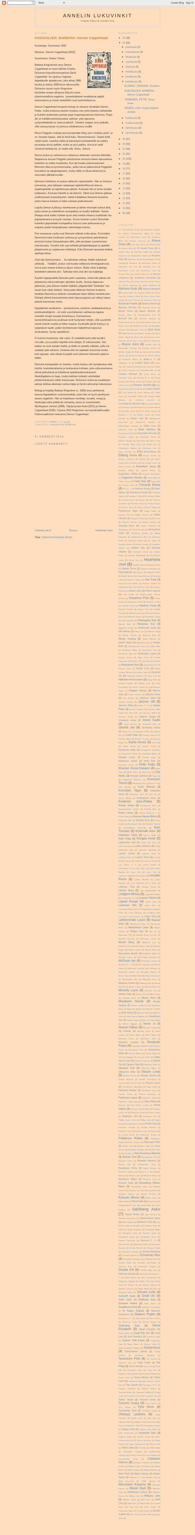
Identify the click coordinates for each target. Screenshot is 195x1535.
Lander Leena (126, 853)
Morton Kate (124, 994)
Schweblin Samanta (132, 1259)
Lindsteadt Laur (128, 898)
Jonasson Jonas (127, 720)
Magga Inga (136, 931)
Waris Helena (141, 1473)
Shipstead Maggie (126, 1281)
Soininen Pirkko (127, 1303)
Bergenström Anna (126, 322)
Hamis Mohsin (143, 576)
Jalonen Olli (146, 701)
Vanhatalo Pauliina (152, 1426)
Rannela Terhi (154, 1150)
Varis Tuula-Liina (126, 1433)
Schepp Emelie (153, 1248)
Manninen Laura (148, 939)
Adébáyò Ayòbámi (152, 230)
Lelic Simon (140, 876)
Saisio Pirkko (132, 1214)
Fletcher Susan (142, 488)
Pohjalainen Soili (134, 1124)
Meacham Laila (134, 968)
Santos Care (123, 1244)
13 (124, 193)
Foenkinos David (139, 492)
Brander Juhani (149, 348)
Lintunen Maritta (148, 897)
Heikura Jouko (135, 613)
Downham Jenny (148, 437)
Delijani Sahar (143, 415)
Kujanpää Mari (125, 820)
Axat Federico (134, 300)
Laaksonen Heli (127, 842)
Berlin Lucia (123, 326)
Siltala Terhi (144, 1281)
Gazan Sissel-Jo (148, 526)
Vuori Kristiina (151, 1455)
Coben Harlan (153, 389)
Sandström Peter (148, 1237)
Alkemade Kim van (127, 267)
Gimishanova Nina (139, 537)
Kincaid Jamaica (139, 776)
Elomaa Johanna (126, 459)
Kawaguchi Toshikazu (150, 750)
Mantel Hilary (126, 942)
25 (124, 42)
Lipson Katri (151, 902)
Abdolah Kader (133, 230)
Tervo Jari (134, 1366)
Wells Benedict (126, 1481)
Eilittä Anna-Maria (146, 451)
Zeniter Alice (146, 1514)
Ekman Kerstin (150, 456)
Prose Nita (155, 1131)
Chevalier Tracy (125, 378)
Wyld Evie (131, 1503)
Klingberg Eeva (139, 783)
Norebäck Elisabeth (140, 1046)
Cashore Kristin (153, 367)
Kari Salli (156, 742)
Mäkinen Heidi (143, 1013)
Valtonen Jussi (133, 1426)
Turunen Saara (128, 1403)
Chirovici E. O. (143, 378)
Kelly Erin (149, 761)
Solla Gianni (150, 1304)
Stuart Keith (123, 1333)
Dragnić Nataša (125, 441)
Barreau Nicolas (127, 307)
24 (124, 139)
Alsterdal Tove (149, 267)
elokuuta (130, 66)
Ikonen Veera (138, 687)
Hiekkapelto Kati (147, 620)
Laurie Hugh (134, 861)
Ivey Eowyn (128, 698)
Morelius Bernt (151, 987)
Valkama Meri (124, 1422)
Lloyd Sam (150, 905)
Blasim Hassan (145, 333)
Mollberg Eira (145, 983)
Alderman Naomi (135, 259)
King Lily (156, 776)
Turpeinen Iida (151, 1396)
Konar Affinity (124, 798)
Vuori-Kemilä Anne (128, 1459)
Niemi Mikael (151, 1035)
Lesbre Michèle (141, 880)
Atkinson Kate (127, 288)
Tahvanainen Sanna (136, 1351)
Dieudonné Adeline (145, 422)
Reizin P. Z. (143, 1172)
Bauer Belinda (148, 311)
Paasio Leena (153, 1083)
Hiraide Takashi (129, 635)
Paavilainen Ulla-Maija (132, 1087)
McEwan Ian (127, 960)
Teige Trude (144, 1362)
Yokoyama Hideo (125, 1511)
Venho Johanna (144, 1440)
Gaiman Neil (124, 515)
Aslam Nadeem (149, 285)
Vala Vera (152, 1418)
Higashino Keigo (125, 628)
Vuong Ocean (136, 1455)
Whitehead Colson (137, 1492)
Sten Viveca (154, 1318)
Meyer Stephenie (152, 976)
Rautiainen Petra (127, 1168)
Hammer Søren (134, 580)
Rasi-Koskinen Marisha (147, 1153)
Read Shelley (149, 1168)
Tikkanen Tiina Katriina (128, 1374)
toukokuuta (131, 81)
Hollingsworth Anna (136, 646)
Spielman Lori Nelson (151, 1307)
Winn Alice (145, 1500)
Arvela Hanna (154, 282)
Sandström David (126, 1237)
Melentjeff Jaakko (126, 972)
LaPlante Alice (124, 857)
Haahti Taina (138, 565)
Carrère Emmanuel (134, 367)
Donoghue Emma (126, 433)
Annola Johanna (141, 274)
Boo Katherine (153, 341)
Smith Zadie (125, 1299)
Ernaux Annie (124, 467)
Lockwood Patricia (126, 909)
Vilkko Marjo (155, 1448)
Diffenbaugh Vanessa (128, 426)
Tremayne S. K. (150, 1385)
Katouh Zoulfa (149, 746)
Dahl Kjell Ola (139, 407)
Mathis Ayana (135, 950)
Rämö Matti (123, 1201)
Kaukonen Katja (127, 750)
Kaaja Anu (127, 731)
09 (124, 213)
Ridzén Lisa (134, 1176)
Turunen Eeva (148, 1399)
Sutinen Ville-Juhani (133, 1340)
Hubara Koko (124, 668)
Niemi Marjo (135, 1035)
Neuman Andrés (150, 1028)
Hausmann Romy (135, 602)
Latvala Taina (142, 857)
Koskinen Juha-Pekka (135, 801)
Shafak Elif (126, 1269)
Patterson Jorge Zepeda (129, 1102)
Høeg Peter (152, 680)
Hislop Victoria (127, 638)
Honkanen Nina (125, 654)
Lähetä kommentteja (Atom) (57, 537)
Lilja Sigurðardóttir (148, 891)
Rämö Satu (137, 1201)
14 (124, 188)
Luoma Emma (133, 917)
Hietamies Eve (146, 624)
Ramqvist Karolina (136, 1150)
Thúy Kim (152, 1370)
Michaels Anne (150, 979)
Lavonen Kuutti (150, 861)
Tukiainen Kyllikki (143, 1392)
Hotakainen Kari (130, 664)
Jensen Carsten (136, 709)
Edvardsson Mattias (127, 448)
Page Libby (151, 1087)
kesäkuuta (131, 76)
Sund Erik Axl (142, 1333)
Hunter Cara (142, 668)
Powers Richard (148, 1127)
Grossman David (140, 552)
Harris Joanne (153, 590)
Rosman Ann (134, 1190)
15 (124, 183)
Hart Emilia (128, 594)
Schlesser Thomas (130, 1252)
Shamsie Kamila (127, 1274)
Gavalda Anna (126, 525)
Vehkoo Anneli (143, 1437)
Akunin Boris (127, 248)
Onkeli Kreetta (129, 1076)
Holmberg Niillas (129, 650)
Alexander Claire (149, 263)
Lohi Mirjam (143, 909)
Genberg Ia (123, 530)
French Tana (127, 507)
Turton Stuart (125, 1399)
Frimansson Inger (128, 511)
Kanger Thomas (142, 739)
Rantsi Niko (126, 1153)
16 (124, 178)
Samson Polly (151, 1226)
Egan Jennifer (125, 452)
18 (124, 168)
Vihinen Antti (154, 1444)
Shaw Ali (143, 1274)
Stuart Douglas (147, 1329)
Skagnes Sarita (125, 1292)
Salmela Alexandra (126, 1218)
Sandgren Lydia (129, 1233)
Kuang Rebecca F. (148, 813)
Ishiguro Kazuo (137, 690)
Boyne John (130, 344)
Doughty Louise (126, 437)
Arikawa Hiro (124, 282)
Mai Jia (153, 931)
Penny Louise (142, 1105)
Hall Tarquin (138, 572)
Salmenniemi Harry (150, 1218)
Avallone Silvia (133, 296)
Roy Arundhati (151, 1190)
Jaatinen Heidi (148, 698)
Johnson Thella (125, 717)
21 (124, 153)
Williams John (152, 1495)
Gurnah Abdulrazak (137, 555)
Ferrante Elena (149, 484)
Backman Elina (150, 300)
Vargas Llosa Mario (148, 1429)
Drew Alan (141, 441)
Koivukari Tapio (129, 790)
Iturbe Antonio (135, 694)
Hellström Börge (134, 617)
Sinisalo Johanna (126, 1289)
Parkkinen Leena (127, 1097)
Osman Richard (125, 1079)
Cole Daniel (127, 393)
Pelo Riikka (151, 1101)
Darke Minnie (154, 407)
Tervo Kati (147, 1366)
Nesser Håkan (128, 1027)
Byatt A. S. (150, 359)
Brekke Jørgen (124, 352)
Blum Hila (138, 337)
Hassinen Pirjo (139, 598)
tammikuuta (132, 132)
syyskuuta (131, 61)
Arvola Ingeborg (129, 285)
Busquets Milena (130, 359)
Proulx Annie (128, 1135)
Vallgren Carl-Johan (143, 1422)
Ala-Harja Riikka (141, 252)
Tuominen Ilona (134, 1396)
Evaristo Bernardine (152, 474)
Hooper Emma (125, 657)
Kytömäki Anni (146, 831)
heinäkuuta (131, 71)
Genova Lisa (138, 530)
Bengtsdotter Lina (147, 315)
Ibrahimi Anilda (125, 683)
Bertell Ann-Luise (140, 326)
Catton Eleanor (128, 370)
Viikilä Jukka (127, 1447)
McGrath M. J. (124, 965)
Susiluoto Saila (153, 1337)
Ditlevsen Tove (125, 430)
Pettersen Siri (129, 1116)
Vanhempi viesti (104, 530)
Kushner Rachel (153, 824)
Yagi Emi (133, 1507)
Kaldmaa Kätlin (142, 731)
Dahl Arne (125, 407)
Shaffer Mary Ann (148, 1270)
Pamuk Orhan (125, 1094)
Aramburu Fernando (145, 278)
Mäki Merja (127, 1012)
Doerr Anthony (146, 429)
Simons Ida (133, 1285)
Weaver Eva (151, 1477)
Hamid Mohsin (127, 576)
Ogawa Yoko (133, 1064)
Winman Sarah (129, 1500)
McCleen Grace (125, 957)
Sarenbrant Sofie (140, 1244)
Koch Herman (146, 786)
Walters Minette (150, 1470)
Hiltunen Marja (154, 631)
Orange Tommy (148, 1075)
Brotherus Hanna (136, 356)
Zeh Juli (133, 1514)
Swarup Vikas (150, 1344)
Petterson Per (149, 1116)
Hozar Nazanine (150, 665)
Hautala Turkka (153, 602)
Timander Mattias (149, 1374)
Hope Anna (143, 657)
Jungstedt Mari (149, 724)
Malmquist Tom (125, 935)
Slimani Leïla (146, 1292)
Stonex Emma (149, 1322)
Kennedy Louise (126, 765)
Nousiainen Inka (136, 1050)
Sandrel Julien (149, 1233)
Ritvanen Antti (149, 1179)
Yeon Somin (150, 1507)
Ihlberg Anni (144, 683)
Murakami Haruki (131, 1001)
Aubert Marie (127, 293)
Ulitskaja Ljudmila (131, 1414)
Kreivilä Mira (150, 809)
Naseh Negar (133, 1020)
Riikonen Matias (150, 1176)
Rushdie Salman (126, 1194)
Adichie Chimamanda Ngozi (136, 233)
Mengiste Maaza (148, 972)
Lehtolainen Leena (127, 868)
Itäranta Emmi (153, 694)
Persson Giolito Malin (140, 1109)
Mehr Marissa (151, 968)
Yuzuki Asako (143, 1511)
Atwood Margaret (151, 289)
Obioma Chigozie (142, 1061)
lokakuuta (131, 56)
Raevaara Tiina (152, 1142)
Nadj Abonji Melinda (136, 1016)
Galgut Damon (142, 515)
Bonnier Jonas (136, 341)
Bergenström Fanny (148, 322)
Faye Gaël (155, 481)
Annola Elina (124, 274)
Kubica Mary (123, 817)
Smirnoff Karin (126, 1296)
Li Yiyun (153, 883)
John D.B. (133, 713)
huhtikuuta (131, 118)
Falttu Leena (124, 481)
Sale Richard (151, 1215)
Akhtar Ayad (154, 244)
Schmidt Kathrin (129, 1255)
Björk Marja (154, 329)
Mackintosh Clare (139, 927)
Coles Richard (143, 393)
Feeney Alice (128, 485)
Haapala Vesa (154, 565)
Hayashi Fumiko (125, 609)
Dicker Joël (137, 418)
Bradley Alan (151, 345)
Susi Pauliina (135, 1336)
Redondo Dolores (126, 1172)
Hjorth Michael (149, 639)
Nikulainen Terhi (148, 1039)
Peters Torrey (154, 1113)
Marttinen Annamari (127, 946)
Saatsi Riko (146, 1205)
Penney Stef (124, 1105)
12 (124, 198)
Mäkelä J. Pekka (153, 1009)
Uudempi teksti (43, 530)
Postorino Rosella (126, 1127)
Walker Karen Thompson (140, 1466)
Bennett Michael (148, 319)
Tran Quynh (132, 1385)
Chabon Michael (127, 374)
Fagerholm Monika (132, 477)
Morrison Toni (151, 991)
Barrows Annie (149, 308)
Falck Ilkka (152, 478)
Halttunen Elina (153, 572)
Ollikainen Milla (126, 1072)
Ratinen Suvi (129, 1156)
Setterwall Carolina (147, 1267)
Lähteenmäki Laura (131, 919)
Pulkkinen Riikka (130, 1138)
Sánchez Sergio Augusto (129, 1229)
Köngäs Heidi (146, 838)
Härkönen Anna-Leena (130, 679)
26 (124, 37)
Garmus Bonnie (129, 522)
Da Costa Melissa (152, 404)
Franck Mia (144, 500)
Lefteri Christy (149, 865)
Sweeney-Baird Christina (129, 1348)
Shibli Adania (131, 1278)
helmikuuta (131, 127)
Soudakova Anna (127, 1307)
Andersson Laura (126, 270)
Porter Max (151, 1123)
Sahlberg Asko (146, 1209)
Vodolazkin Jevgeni (132, 1452)
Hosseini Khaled (153, 661)
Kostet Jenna (126, 805)
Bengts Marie (125, 315)
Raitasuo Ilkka (143, 1146)
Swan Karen (133, 1344)
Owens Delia (124, 1083)
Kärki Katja (124, 838)
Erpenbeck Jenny (146, 466)
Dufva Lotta (155, 441)
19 (124, 163)
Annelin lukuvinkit (98, 15)
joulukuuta (131, 47)
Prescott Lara (141, 1131)
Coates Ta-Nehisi (134, 389)
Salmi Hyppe (127, 1222)
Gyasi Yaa (134, 560)
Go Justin (152, 541)
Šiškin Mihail (143, 1289)
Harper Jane (135, 590)
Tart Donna (152, 1359)
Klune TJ (153, 783)
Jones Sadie (151, 720)
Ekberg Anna (127, 455)
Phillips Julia (145, 1120)
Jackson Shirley (125, 702)
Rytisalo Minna (128, 1197)
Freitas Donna (154, 504)
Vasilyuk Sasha (125, 1437)
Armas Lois (139, 282)
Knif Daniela (124, 787)
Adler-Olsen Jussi (138, 237)
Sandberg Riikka (152, 1229)
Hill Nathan (124, 631)
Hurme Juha (142, 672)
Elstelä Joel (144, 459)
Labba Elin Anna (149, 843)
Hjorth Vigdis (125, 642)
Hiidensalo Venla (147, 627)
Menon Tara (123, 976)
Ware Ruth (124, 1473)
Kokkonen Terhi (136, 794)
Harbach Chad (143, 587)
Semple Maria (125, 1263)
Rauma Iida (124, 1164)
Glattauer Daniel (135, 541)
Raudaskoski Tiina (149, 1157)
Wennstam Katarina (132, 1484)
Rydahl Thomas (148, 1194)
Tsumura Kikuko (125, 1392)
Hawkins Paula (147, 605)
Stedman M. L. (125, 1318)
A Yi (120, 230)
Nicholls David (143, 1031)
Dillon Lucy (150, 426)
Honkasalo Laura (147, 653)
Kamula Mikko (124, 739)
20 (124, 158)
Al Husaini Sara (145, 248)
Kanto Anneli (137, 742)
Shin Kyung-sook (149, 1278)
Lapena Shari (149, 854)
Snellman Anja (146, 1299)
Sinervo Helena (150, 1285)
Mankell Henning (126, 939)
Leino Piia (151, 872)
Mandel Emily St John (146, 935)
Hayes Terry (143, 609)
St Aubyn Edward (133, 1310)
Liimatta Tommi (149, 887)
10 (124, 208)
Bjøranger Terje (137, 330)
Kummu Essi (142, 820)
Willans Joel (134, 1496)
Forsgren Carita (135, 496)
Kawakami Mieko (149, 754)
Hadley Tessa (129, 568)
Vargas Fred (128, 1429)
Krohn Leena (125, 812)
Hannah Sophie (149, 583)
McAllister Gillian (150, 954)
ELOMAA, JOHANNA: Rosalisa (142, 85)
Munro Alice (149, 997)
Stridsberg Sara (129, 1325)
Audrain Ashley (144, 293)
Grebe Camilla (142, 544)
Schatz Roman (136, 1248)
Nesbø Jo (149, 1023)
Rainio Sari (127, 1146)
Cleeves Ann (123, 385)
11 (124, 203)
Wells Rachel (148, 1481)
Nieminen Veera (126, 1039)
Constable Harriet (135, 396)
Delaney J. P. (125, 415)
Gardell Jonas (154, 518)
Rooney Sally (125, 1183)
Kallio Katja (132, 735)
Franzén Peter (137, 504)
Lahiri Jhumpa (124, 846)
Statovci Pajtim (144, 1314)
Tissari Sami (123, 1378)
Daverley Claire (128, 411)
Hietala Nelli (124, 624)
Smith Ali (148, 1295)
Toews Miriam (141, 1377)
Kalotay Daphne (150, 735)
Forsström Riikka (153, 496)
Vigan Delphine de (137, 1444)
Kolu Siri (153, 794)
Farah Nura (140, 481)
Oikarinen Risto (150, 1065)
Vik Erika (142, 1448)
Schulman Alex (150, 1255)
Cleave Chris (151, 382)
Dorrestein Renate (147, 433)
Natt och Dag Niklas (151, 1020)
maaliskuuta (132, 122)
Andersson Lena (148, 270)
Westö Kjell (137, 1488)
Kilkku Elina (132, 772)
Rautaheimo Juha (146, 1164)
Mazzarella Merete (128, 953)
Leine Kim (136, 872)
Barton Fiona (125, 311)
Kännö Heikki (150, 835)
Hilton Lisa (139, 631)
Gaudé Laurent (149, 522)
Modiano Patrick (126, 983)
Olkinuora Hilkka (148, 1068)
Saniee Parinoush (126, 1241)
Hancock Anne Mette (128, 583)
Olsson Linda (150, 1071)
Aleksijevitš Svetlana (127, 263)
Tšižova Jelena (149, 1389)
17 (124, 173)
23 (124, 144)
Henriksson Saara (152, 617)
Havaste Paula (128, 606)
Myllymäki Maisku (134, 1009)
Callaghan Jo (124, 363)
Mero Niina (137, 976)
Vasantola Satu (147, 1432)
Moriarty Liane (128, 990)
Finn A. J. (127, 489)
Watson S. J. (136, 1477)
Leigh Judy (145, 868)
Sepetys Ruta (125, 1267)
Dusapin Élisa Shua (131, 444)
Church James (135, 382)
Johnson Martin (150, 713)
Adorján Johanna (137, 241)
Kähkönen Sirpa (127, 835)
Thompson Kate (134, 1370)
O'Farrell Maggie (125, 1057)
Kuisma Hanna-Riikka (145, 816)
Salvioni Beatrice (132, 1226)
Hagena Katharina (149, 569)
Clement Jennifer (142, 385)
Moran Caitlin (135, 987)
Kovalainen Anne (149, 806)
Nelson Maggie (130, 1024)
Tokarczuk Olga (135, 1381)
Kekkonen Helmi (127, 761)
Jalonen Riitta (125, 705)
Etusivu (73, 530)
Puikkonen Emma (148, 1135)
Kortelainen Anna (146, 798)
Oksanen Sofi (126, 1068)
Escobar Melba (126, 470)
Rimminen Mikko (127, 1179)
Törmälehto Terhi (127, 1410)
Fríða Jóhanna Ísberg (147, 507)
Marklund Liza (149, 942)
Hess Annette (128, 620)
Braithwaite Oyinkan (127, 348)
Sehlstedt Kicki (150, 1259)
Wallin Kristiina (133, 1470)
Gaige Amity (150, 511)
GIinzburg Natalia (139, 533)
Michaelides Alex (130, 979)
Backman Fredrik (127, 303)
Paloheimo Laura (149, 1090)
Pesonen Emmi (138, 1113)
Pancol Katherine (147, 1094)
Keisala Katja (149, 757)
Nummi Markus (135, 1053)
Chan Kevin (150, 374)
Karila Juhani (129, 746)
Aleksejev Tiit (151, 259)
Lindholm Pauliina (152, 894)
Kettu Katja (147, 764)
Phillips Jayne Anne (127, 1120)
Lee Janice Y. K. (127, 865)
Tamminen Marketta (145, 1355)
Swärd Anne (152, 1347)
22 (124, 148)
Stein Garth (141, 1318)
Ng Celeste (124, 1031)
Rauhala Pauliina (146, 1160)
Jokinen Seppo (147, 716)
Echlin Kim (152, 444)
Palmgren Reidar (127, 1090)
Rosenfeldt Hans (139, 1187)
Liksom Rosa (126, 890)
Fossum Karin (128, 500)
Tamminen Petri (129, 1358)
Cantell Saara (142, 363)
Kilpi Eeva (146, 772)
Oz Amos (138, 1083)
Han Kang (150, 579)
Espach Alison (148, 470)
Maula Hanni (151, 950)
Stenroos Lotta (129, 1322)
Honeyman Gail (149, 650)
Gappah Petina (138, 518)
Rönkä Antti (152, 1201)
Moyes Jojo (141, 994)
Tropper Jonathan (127, 1389)
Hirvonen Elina (149, 635)
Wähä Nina (145, 1503)
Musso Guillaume (139, 1005)
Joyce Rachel (130, 724)
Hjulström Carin (143, 643)
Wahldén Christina (141, 1463)
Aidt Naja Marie (138, 244)
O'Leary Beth (144, 1057)
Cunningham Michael (129, 403)
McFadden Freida (149, 961)
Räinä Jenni (151, 1198)
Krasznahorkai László (128, 809)
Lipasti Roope (128, 901)
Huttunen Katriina (135, 676)
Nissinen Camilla (128, 1042)
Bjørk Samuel (128, 333)
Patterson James (149, 1098)
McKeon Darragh (142, 965)
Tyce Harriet (124, 1407)
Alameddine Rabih (139, 256)
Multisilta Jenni (129, 998)
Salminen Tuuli (144, 1222)
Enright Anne (151, 463)
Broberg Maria (141, 352)
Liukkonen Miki (127, 905)
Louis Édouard (135, 913)
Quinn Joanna (134, 1142)
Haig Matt (123, 572)
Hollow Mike (155, 646)
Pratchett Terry (124, 1131)
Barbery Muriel (149, 303)
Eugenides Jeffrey (128, 474)
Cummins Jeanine (144, 400)
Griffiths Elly (138, 548)
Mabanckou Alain (138, 924)
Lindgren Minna (129, 894)
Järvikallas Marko (150, 727)
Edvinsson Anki (149, 448)
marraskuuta (132, 51)
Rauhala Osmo (125, 1161)
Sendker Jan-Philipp (146, 1263)
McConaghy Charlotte (147, 957)
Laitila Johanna (143, 846)
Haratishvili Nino (125, 587)
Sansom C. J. (148, 1240)
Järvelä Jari (126, 727)
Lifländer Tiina (126, 887)
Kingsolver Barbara (63, 425)
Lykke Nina (150, 916)
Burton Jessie (154, 356)
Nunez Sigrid (151, 1053)
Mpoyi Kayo (155, 994)
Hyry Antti (152, 676)
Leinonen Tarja (125, 876)
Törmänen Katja (149, 1411)
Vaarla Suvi (136, 1418)
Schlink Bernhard (151, 1251)
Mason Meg (144, 946)
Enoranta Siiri (135, 463)
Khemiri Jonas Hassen (134, 768)
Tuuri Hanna (151, 1403)
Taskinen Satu (125, 1363)
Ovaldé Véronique (147, 1079)
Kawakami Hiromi (129, 754)
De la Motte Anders (148, 411)
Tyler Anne (146, 1406)
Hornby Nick (136, 661)
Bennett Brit (125, 318)
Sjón (155, 1289)
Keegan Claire (126, 757)
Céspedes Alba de (148, 370)
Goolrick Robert (125, 544)
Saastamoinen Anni (127, 1205)
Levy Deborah (137, 883)
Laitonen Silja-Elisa (148, 850)
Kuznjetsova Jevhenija (135, 828)
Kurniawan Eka (135, 824)
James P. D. (143, 705)
